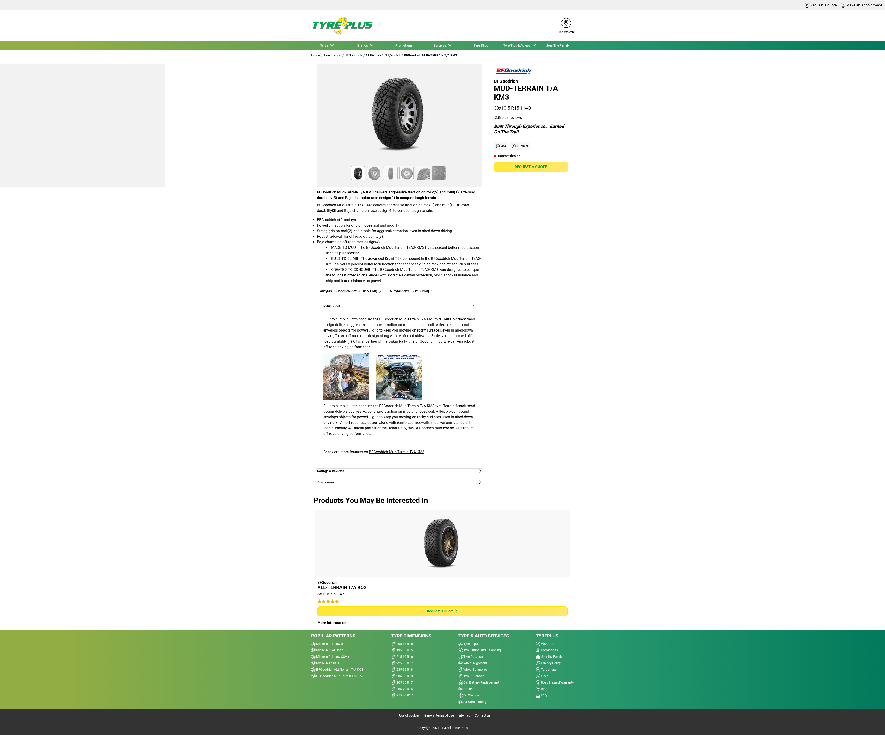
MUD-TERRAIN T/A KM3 (383, 55)
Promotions (549, 650)
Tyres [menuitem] (325, 45)
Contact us (482, 715)
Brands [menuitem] (363, 45)
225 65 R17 (404, 663)
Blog (543, 689)
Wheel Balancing (475, 669)
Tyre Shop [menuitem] (481, 45)
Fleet (544, 676)
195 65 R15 (404, 650)
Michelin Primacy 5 (329, 644)
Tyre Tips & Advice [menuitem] (517, 45)
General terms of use (439, 715)
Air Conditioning (474, 702)
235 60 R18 (404, 676)
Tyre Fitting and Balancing (482, 650)
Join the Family (551, 656)
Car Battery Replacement (481, 682)
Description (331, 306)
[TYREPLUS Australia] (342, 25)
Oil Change (471, 695)
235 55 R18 (404, 669)
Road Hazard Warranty (557, 682)
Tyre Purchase (473, 676)
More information (331, 623)
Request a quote (531, 167)
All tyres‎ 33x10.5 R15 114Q (409, 291)
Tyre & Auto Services (483, 636)
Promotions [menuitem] (404, 45)
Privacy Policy (550, 663)
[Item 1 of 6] (399, 116)
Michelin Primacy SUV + (333, 656)
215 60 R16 (404, 656)
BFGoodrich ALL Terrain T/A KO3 (339, 669)
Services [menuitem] (441, 45)
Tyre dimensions (411, 636)
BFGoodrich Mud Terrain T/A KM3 (340, 676)
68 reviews (513, 117)
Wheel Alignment (475, 663)
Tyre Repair (471, 644)
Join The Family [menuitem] (558, 45)
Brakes (468, 689)
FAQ (543, 695)
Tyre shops (548, 669)
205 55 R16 (404, 644)
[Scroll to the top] (873, 725)
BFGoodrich (353, 55)
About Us (547, 644)
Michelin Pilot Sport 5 (331, 650)
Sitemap (464, 715)
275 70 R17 (404, 695)
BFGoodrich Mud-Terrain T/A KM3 (396, 452)
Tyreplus (547, 636)
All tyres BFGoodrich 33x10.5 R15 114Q (348, 291)
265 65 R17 (404, 682)
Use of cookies (409, 715)
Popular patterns (333, 636)
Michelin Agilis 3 (327, 663)
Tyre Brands (332, 55)
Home (315, 55)
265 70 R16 (404, 689)
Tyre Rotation (473, 656)
